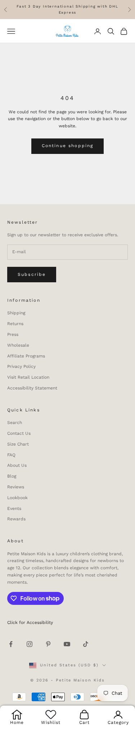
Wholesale (18, 345)
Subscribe (32, 274)
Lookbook (17, 497)
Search (14, 422)
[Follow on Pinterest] (48, 644)
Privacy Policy (21, 366)
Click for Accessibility (30, 622)
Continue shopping (68, 145)
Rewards (16, 518)
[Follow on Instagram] (29, 644)
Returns (15, 323)
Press (12, 334)
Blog (11, 476)
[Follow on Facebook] (10, 644)
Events (14, 508)
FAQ (11, 454)
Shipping (16, 312)
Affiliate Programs (26, 356)
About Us (17, 465)
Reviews (15, 486)
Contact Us (19, 433)
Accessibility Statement (32, 388)
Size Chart (18, 444)
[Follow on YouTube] (67, 644)
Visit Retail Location (28, 377)
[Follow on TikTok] (85, 644)
